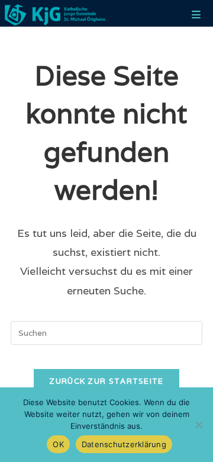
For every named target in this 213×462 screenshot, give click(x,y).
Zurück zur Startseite (106, 381)
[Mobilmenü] (196, 14)
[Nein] (198, 425)
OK (58, 444)
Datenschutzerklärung (124, 444)
